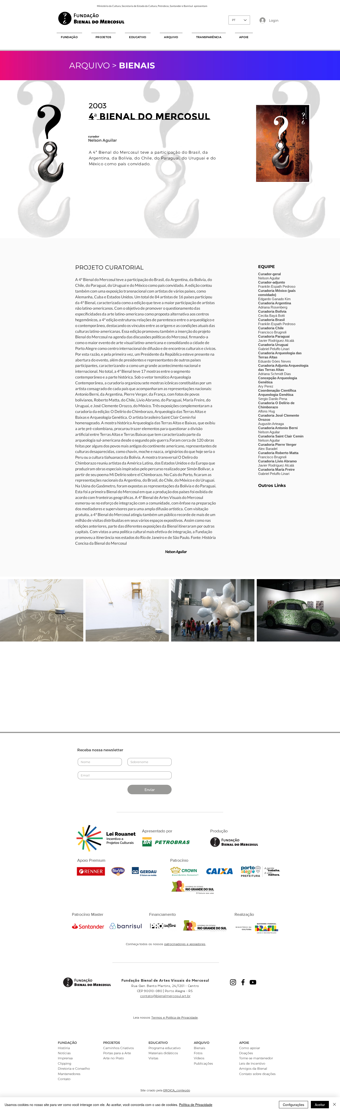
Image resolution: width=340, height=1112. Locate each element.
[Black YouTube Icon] (253, 982)
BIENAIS (137, 65)
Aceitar (320, 1104)
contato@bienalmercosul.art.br (165, 996)
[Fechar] (334, 1104)
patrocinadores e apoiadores (184, 944)
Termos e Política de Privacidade (174, 1017)
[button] (69, 37)
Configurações (293, 1104)
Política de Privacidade (195, 1104)
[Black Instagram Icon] (233, 982)
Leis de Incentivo (252, 1063)
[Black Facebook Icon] (243, 982)
